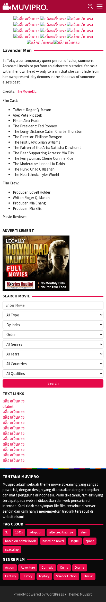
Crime (64, 567)
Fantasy (10, 576)
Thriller (88, 576)
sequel (74, 541)
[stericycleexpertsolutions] (26, 6)
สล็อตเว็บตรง (13, 401)
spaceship (12, 549)
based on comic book (20, 541)
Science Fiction (66, 576)
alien (84, 532)
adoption (35, 532)
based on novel (53, 541)
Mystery (44, 576)
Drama (79, 567)
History (27, 576)
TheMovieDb (26, 91)
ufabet (8, 406)
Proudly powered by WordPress (38, 594)
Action (9, 567)
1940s (19, 532)
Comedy (47, 567)
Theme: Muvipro (80, 594)
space (90, 541)
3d (6, 532)
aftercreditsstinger (61, 532)
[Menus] (99, 7)
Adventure (28, 567)
